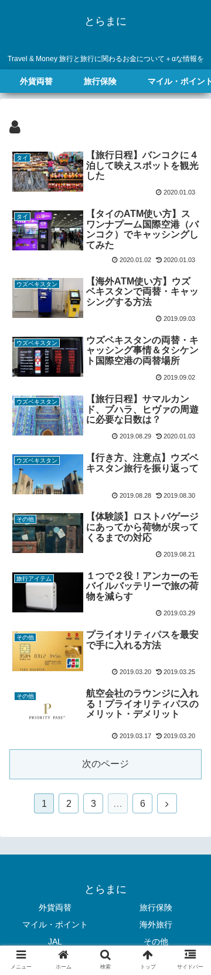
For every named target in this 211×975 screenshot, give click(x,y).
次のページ (105, 764)
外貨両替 (55, 907)
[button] (190, 939)
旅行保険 (155, 907)
